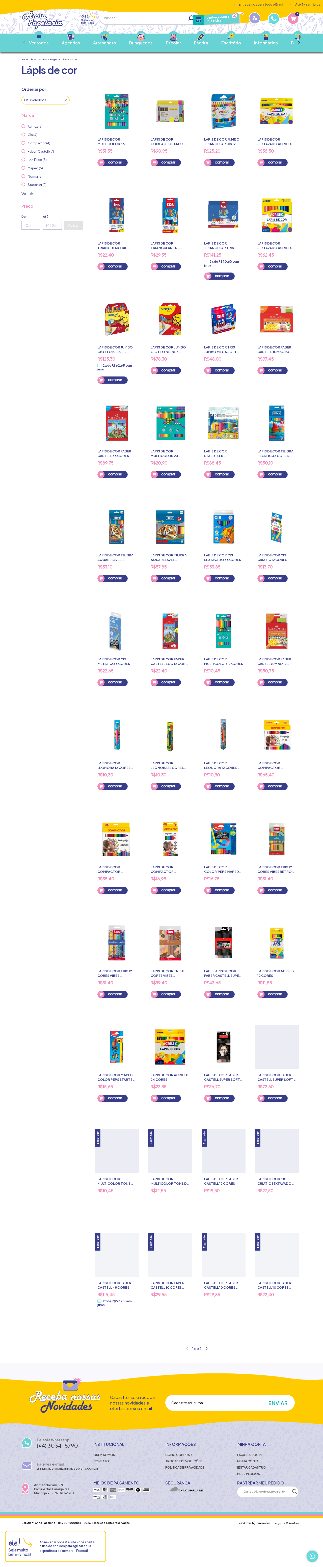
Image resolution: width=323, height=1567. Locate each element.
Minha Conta (248, 1461)
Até (45, 217)
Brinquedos (141, 42)
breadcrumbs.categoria (45, 59)
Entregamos (233, 4)
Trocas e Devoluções (183, 1461)
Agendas (71, 42)
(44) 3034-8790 (57, 1445)
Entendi (82, 1551)
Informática (266, 42)
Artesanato (104, 42)
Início (24, 59)
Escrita (201, 42)
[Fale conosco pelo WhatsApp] (312, 1556)
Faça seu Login (249, 1455)
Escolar (173, 42)
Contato (101, 1461)
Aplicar (73, 225)
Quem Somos (104, 1455)
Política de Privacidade (184, 1467)
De (23, 217)
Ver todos (39, 42)
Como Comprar (178, 1455)
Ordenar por (33, 89)
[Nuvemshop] (255, 1523)
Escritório (231, 42)
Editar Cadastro (251, 1467)
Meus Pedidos (248, 1474)
